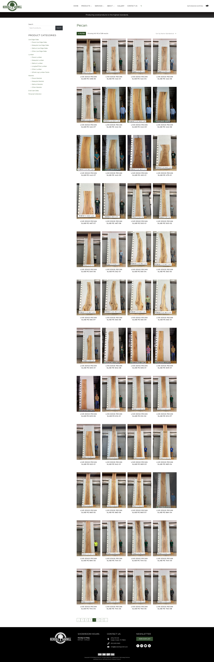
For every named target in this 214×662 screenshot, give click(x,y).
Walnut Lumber (37, 63)
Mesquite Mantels (38, 81)
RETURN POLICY (107, 659)
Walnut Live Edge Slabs (40, 48)
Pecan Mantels (37, 78)
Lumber (31, 54)
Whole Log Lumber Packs (40, 72)
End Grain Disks (33, 90)
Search (30, 24)
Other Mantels (37, 87)
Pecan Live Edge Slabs (39, 42)
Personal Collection (34, 94)
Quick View (88, 73)
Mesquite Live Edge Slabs (40, 45)
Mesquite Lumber (38, 60)
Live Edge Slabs (33, 39)
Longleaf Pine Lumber (39, 66)
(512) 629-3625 (115, 643)
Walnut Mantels (37, 84)
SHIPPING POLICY (97, 659)
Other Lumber (37, 69)
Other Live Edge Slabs (39, 51)
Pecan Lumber (37, 57)
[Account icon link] (210, 6)
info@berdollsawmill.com (119, 647)
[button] (91, 6)
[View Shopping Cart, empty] (206, 6)
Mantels (31, 75)
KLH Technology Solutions (123, 657)
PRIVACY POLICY (116, 659)
